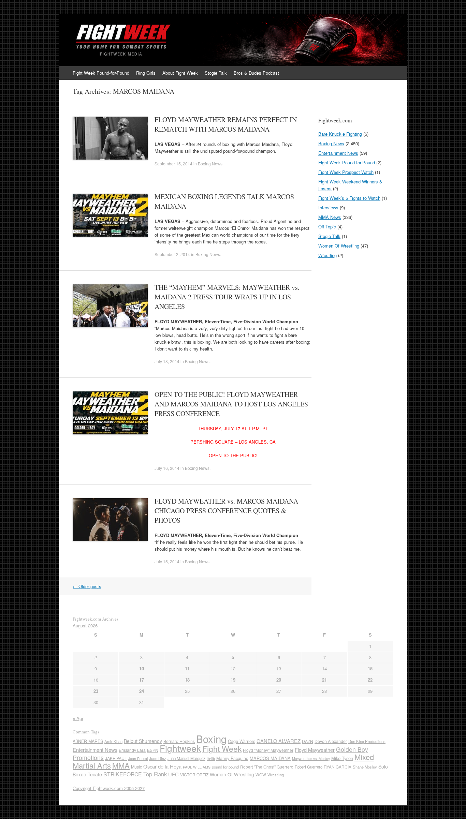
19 (233, 679)
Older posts (87, 586)
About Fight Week (180, 73)
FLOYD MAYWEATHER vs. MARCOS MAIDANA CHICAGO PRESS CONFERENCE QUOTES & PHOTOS (226, 510)
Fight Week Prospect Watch (346, 172)
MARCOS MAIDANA (270, 758)
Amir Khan (113, 741)
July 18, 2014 (167, 361)
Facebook (390, 73)
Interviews (328, 207)
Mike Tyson (342, 758)
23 (95, 691)
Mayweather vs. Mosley (311, 758)
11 (187, 668)
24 (141, 691)
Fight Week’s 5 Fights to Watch (349, 198)
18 (187, 679)
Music (136, 767)
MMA (121, 765)
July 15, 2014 (167, 561)
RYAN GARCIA (337, 767)
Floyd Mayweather (315, 749)
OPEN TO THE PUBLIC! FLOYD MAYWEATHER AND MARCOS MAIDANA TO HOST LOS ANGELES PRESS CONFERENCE (231, 404)
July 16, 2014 (167, 468)
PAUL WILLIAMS (196, 767)
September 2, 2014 (172, 254)
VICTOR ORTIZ (194, 774)
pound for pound (225, 767)
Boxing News (210, 163)
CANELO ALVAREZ (279, 740)
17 (141, 679)
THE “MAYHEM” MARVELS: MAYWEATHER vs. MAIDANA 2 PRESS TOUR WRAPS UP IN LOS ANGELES (227, 297)
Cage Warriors (241, 741)
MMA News (329, 217)
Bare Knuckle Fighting (340, 134)
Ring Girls (146, 73)
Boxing (211, 738)
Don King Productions (366, 741)
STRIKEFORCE (122, 774)
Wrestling (327, 255)
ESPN (152, 750)
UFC (173, 774)
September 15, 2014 (173, 163)
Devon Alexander (331, 741)
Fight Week (222, 748)
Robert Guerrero (308, 767)
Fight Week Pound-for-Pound (101, 73)
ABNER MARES (88, 741)
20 (278, 679)
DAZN (307, 741)
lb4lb (211, 758)
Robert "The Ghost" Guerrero (266, 767)
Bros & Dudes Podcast (256, 73)
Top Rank (155, 774)
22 (370, 679)
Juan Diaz (157, 758)
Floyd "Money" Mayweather (268, 750)
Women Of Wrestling (338, 245)
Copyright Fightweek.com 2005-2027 (109, 788)
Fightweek (180, 748)
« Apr (78, 718)
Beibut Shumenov (143, 741)
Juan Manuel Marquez (186, 758)
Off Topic (327, 226)
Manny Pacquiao (232, 758)
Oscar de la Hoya (162, 766)
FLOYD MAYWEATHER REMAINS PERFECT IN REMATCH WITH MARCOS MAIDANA (226, 124)
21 (324, 679)
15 (370, 668)
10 (141, 668)
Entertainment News (338, 153)
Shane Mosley (365, 767)
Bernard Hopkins (179, 741)
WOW (261, 774)
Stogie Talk (216, 73)
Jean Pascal (138, 758)
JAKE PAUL (116, 758)
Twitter (380, 73)
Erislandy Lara (132, 750)
